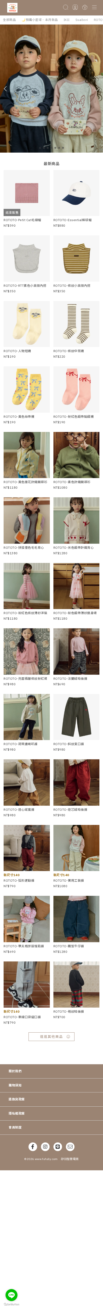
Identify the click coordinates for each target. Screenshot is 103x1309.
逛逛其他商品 (51, 1037)
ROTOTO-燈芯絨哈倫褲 (70, 810)
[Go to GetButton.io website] (11, 1304)
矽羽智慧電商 (70, 1159)
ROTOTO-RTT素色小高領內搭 (25, 286)
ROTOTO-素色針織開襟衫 (72, 482)
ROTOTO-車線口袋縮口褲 (22, 1017)
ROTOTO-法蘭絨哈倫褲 (70, 679)
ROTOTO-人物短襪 (17, 351)
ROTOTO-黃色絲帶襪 (19, 417)
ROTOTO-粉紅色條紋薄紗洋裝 (25, 613)
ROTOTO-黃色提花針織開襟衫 (25, 482)
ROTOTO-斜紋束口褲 (68, 744)
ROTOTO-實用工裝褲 (68, 881)
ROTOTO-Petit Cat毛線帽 (22, 220)
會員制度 (15, 1127)
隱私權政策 (17, 1113)
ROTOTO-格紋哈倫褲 (68, 1012)
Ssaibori (81, 20)
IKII (67, 20)
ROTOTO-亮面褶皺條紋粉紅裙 (25, 679)
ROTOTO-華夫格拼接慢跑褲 (24, 946)
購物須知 (15, 1085)
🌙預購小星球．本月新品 (40, 20)
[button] (94, 7)
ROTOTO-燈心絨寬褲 (19, 810)
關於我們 (15, 1071)
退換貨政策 (17, 1099)
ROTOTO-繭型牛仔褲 (68, 946)
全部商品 (9, 20)
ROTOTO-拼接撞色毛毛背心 (24, 548)
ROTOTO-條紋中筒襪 (68, 351)
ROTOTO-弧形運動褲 (19, 881)
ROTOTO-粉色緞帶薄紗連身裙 (75, 613)
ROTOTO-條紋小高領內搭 (72, 286)
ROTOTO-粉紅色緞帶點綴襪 (73, 417)
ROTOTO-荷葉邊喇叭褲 (21, 744)
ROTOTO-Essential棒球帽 (72, 220)
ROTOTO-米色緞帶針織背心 (73, 548)
